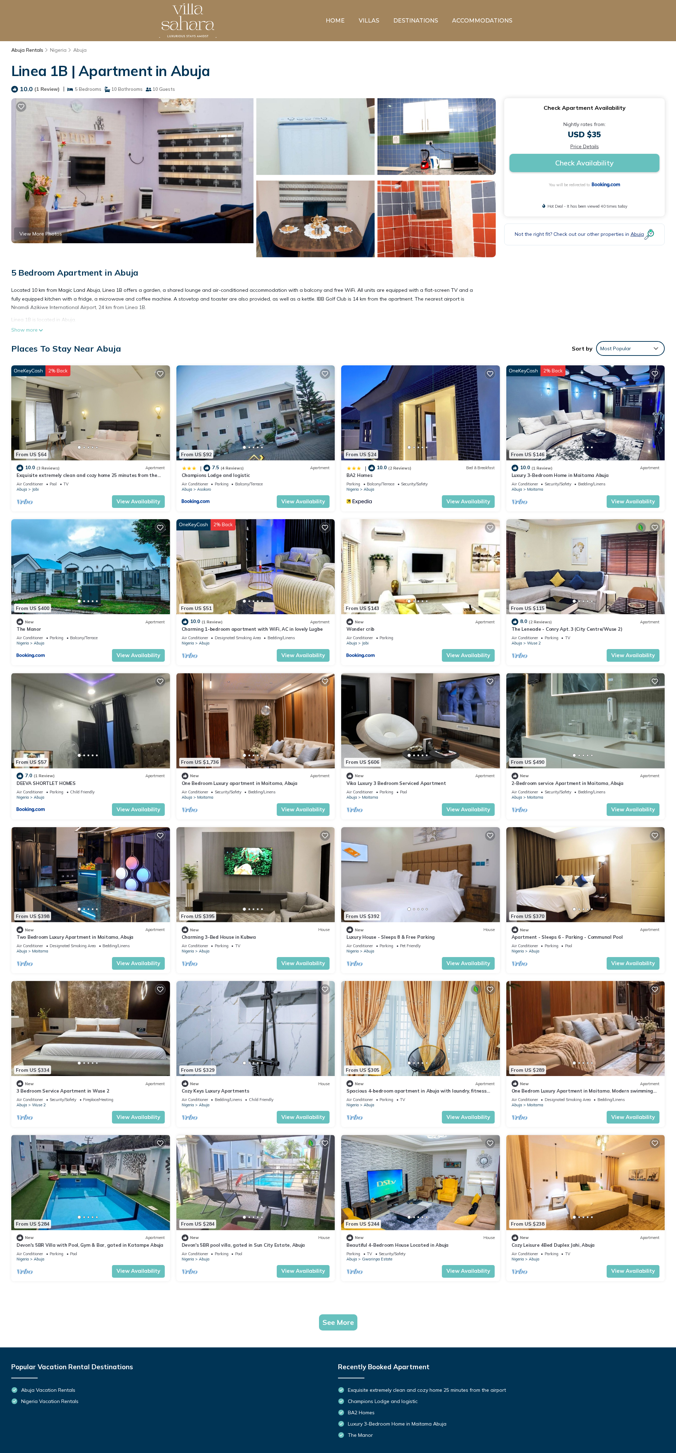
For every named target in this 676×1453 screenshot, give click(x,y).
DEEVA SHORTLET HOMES (46, 783)
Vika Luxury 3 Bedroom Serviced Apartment (396, 783)
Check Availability (584, 162)
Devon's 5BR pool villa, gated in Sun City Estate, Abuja (243, 1245)
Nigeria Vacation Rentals (50, 1401)
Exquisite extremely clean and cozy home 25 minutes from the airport (427, 1390)
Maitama (535, 489)
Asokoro (204, 489)
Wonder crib (360, 629)
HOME (335, 20)
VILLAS (369, 20)
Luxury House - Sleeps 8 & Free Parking (390, 937)
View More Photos (40, 234)
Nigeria (58, 50)
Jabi (35, 489)
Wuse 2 (534, 643)
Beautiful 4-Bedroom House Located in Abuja (397, 1245)
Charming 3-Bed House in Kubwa (219, 937)
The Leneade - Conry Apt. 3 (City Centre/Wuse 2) (567, 629)
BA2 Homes (359, 475)
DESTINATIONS (415, 20)
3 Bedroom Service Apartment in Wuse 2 (63, 1091)
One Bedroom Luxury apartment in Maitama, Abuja (240, 783)
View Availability (138, 501)
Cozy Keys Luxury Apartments (215, 1091)
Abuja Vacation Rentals (48, 1390)
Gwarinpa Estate (377, 1259)
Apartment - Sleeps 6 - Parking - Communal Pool (567, 937)
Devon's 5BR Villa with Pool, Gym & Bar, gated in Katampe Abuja (90, 1245)
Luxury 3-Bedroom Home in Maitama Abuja (560, 475)
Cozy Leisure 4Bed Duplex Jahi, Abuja (553, 1245)
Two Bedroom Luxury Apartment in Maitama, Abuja (75, 937)
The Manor (29, 629)
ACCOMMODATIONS (482, 20)
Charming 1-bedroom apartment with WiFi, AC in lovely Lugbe (252, 629)
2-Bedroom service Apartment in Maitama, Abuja (568, 783)
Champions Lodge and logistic (216, 475)
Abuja (80, 50)
